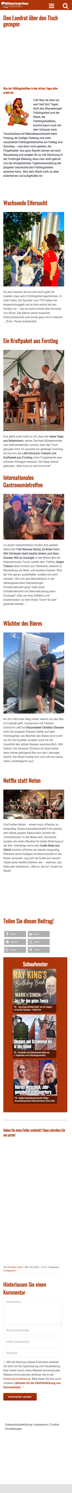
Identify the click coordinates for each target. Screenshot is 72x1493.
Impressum (41, 1424)
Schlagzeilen (9, 1270)
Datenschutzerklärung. (17, 1379)
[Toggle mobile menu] (52, 6)
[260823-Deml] (34, 1016)
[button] (15, 934)
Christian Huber (15, 1267)
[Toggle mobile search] (66, 6)
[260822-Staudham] (34, 970)
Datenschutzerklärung (18, 1424)
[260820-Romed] (35, 1062)
